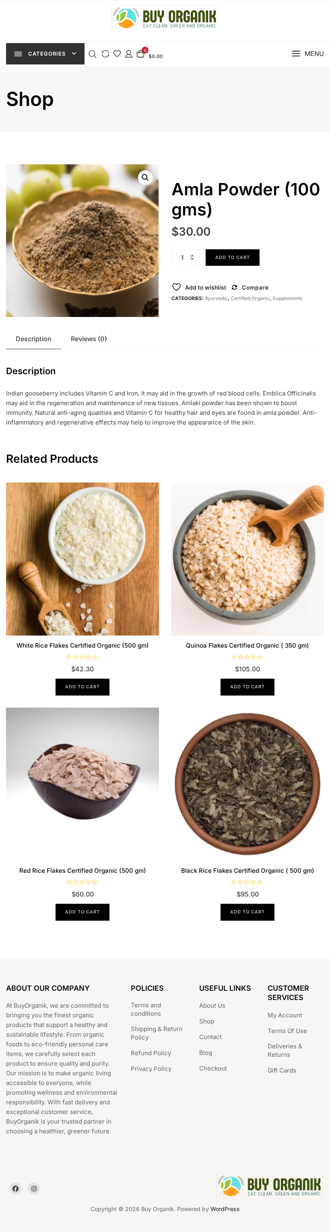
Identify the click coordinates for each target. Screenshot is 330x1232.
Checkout (213, 1068)
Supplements (287, 298)
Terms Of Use (287, 1031)
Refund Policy (151, 1053)
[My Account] (129, 53)
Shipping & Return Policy (157, 1033)
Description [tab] (34, 339)
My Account (285, 1015)
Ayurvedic (216, 298)
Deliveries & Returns (285, 1050)
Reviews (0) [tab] (89, 339)
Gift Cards (282, 1070)
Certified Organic (250, 298)
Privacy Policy (151, 1069)
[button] (308, 54)
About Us (212, 1005)
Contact (210, 1037)
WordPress (225, 1208)
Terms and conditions (146, 1009)
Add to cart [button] (82, 687)
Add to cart (232, 257)
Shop (206, 1021)
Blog (205, 1052)
